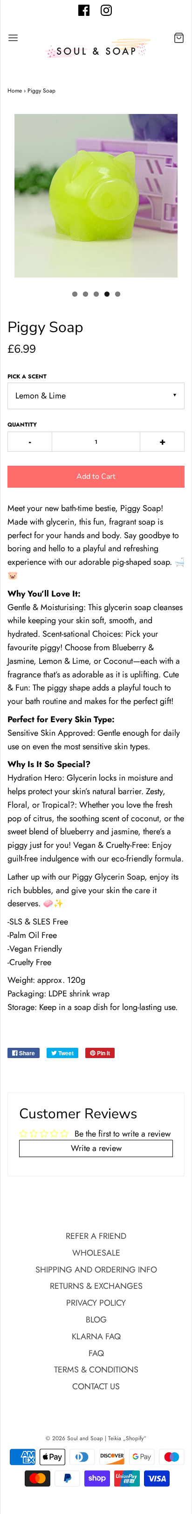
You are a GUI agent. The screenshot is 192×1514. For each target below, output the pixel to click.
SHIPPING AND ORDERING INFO (96, 1270)
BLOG (96, 1320)
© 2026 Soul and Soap (74, 1438)
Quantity (22, 424)
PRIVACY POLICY (96, 1303)
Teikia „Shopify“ (127, 1438)
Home (14, 90)
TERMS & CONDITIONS (96, 1370)
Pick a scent (27, 376)
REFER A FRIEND (96, 1236)
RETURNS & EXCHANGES (96, 1286)
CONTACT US (96, 1386)
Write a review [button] (96, 1148)
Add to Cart (96, 476)
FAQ (96, 1353)
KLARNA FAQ (96, 1336)
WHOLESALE (96, 1253)
